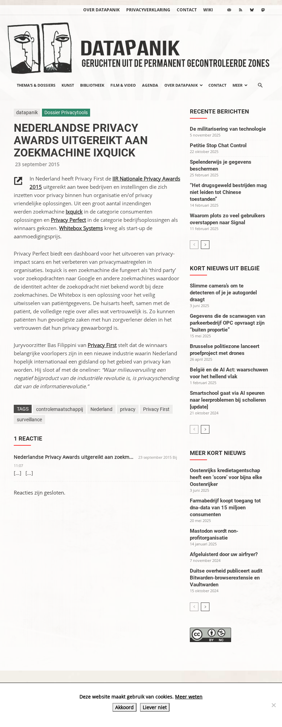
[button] (260, 85)
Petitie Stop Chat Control (218, 145)
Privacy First (156, 409)
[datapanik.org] (141, 46)
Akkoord (124, 707)
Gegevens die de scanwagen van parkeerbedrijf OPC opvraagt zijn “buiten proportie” (227, 323)
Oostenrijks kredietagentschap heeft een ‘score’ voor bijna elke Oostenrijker (226, 477)
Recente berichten (219, 111)
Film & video (123, 85)
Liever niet (155, 707)
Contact (187, 10)
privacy (127, 409)
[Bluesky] (252, 10)
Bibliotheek (92, 85)
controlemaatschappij (59, 409)
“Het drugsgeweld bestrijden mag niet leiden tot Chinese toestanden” (228, 192)
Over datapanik (101, 10)
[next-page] (205, 244)
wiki (208, 10)
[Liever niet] (273, 705)
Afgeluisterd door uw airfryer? (224, 554)
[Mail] (229, 10)
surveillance (29, 419)
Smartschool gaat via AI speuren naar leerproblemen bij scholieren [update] (228, 400)
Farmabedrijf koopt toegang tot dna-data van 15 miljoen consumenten (225, 508)
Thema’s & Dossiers (36, 85)
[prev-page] (194, 244)
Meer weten (189, 696)
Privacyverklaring (148, 10)
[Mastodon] (263, 10)
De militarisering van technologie (228, 129)
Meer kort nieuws (218, 452)
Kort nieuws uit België (225, 268)
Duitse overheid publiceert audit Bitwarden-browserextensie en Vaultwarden (226, 578)
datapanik (27, 112)
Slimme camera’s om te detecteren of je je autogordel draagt (223, 293)
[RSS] (240, 10)
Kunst (68, 85)
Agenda (150, 85)
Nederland (101, 409)
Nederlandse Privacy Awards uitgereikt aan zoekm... (73, 457)
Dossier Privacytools (66, 112)
